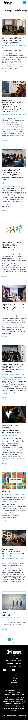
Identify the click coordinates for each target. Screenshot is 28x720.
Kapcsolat (10, 663)
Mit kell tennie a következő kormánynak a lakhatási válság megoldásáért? (13, 40)
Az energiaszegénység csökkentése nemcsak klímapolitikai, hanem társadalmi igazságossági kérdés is (12, 174)
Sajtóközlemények (12, 45)
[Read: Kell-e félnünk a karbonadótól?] (14, 601)
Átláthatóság (17, 663)
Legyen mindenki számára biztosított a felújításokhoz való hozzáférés (13, 307)
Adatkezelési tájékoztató (16, 660)
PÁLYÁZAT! (6, 491)
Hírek (6, 45)
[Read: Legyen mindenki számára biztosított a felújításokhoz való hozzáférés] (14, 293)
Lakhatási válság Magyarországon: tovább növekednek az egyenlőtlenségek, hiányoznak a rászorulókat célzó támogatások (13, 105)
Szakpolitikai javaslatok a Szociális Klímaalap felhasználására (12, 244)
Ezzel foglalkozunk (14, 677)
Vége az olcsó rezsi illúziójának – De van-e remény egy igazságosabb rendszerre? (13, 552)
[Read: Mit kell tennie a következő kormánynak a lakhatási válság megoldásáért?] (14, 27)
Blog (3, 45)
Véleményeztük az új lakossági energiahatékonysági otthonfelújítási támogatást (13, 428)
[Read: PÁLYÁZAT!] (14, 480)
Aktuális (14, 680)
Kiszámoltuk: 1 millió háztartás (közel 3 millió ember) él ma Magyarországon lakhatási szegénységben (14, 368)
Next (15, 642)
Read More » (5, 72)
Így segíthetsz (14, 679)
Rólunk (14, 675)
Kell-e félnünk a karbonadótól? (8, 614)
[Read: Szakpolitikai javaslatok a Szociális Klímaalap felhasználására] (14, 229)
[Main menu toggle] (24, 2)
